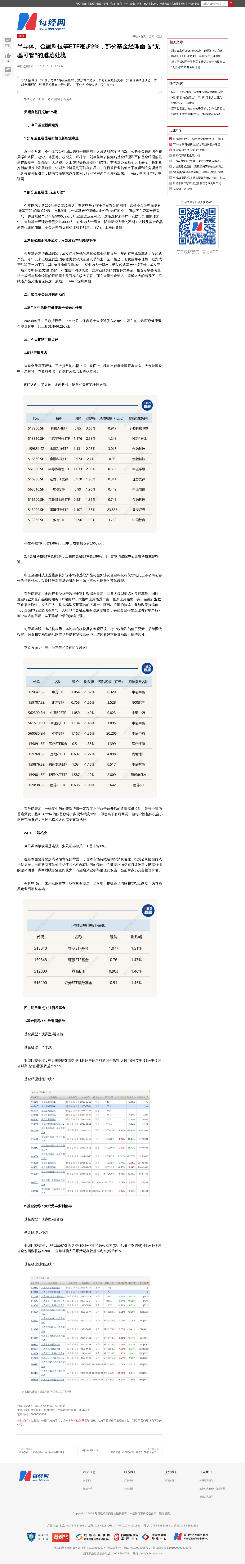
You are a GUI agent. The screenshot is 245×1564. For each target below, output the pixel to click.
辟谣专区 (169, 1480)
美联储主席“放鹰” (183, 188)
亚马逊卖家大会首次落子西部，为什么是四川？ (196, 108)
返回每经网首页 (90, 1450)
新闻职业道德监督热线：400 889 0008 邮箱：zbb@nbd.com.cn (122, 1553)
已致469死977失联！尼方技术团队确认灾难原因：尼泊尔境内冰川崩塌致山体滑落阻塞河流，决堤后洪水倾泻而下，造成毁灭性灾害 (199, 161)
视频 (112, 3)
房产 (146, 3)
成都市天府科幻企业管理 (212, 1488)
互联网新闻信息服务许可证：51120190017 (80, 1547)
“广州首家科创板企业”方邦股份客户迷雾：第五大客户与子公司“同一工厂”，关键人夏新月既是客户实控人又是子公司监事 (199, 144)
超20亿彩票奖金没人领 (186, 155)
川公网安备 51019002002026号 (172, 1547)
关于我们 (87, 1480)
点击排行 (176, 130)
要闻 (21, 36)
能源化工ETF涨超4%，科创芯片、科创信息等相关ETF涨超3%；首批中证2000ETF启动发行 (197, 56)
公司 (105, 3)
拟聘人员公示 (206, 1496)
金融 (98, 3)
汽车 (139, 3)
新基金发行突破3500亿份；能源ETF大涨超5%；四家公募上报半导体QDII (197, 50)
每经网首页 (81, 3)
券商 (119, 3)
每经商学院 (193, 3)
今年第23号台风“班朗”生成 (189, 150)
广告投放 (128, 1480)
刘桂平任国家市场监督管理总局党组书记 (197, 183)
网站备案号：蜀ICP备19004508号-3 (129, 1547)
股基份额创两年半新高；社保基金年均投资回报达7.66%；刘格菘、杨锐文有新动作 (198, 61)
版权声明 (87, 1488)
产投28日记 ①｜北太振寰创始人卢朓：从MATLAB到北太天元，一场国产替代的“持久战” (199, 177)
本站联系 (79, 1420)
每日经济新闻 (206, 1480)
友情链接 (128, 1488)
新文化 (154, 3)
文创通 (175, 3)
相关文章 (176, 42)
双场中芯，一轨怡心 (183, 103)
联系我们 (130, 1472)
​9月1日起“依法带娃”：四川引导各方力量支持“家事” (198, 97)
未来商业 (164, 3)
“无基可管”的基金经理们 (185, 67)
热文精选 (176, 83)
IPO (126, 3)
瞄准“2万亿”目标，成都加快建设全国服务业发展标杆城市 (198, 92)
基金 (132, 3)
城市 (183, 3)
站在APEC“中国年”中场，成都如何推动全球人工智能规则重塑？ (197, 114)
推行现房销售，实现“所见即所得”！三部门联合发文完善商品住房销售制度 (199, 138)
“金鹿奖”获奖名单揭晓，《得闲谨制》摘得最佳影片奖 (199, 172)
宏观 (92, 3)
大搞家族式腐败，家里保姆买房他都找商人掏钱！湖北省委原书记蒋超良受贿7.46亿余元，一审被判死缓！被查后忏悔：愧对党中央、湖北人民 (198, 166)
